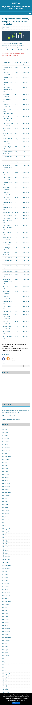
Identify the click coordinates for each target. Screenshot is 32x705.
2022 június (5, 574)
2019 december (6, 665)
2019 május (5, 686)
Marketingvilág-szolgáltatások (11, 419)
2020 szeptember (6, 637)
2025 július (4, 462)
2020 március (5, 655)
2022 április (5, 580)
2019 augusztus (6, 677)
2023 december (6, 520)
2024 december (6, 483)
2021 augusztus (6, 604)
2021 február (5, 622)
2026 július (4, 429)
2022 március (5, 583)
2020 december (6, 628)
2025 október (5, 453)
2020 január (5, 662)
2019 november (6, 668)
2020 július (4, 643)
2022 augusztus (6, 568)
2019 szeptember (6, 674)
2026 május (5, 432)
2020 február (5, 659)
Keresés (4, 364)
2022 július (4, 571)
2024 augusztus (6, 495)
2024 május (5, 504)
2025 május (5, 468)
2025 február (5, 477)
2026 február (5, 441)
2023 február (5, 550)
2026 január (5, 444)
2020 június (5, 646)
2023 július (4, 535)
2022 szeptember (6, 565)
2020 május (5, 650)
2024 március (5, 511)
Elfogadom (16, 703)
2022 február (5, 586)
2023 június (5, 538)
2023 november (6, 523)
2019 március (5, 692)
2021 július (4, 607)
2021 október (5, 598)
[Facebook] (3, 358)
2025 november (6, 450)
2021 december (6, 592)
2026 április (5, 435)
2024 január (5, 516)
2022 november (6, 559)
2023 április (5, 544)
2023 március (5, 547)
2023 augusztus (6, 532)
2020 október (5, 634)
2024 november (6, 486)
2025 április (5, 471)
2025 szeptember (6, 456)
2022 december (6, 556)
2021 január (5, 625)
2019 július (4, 680)
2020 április (5, 653)
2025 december (6, 447)
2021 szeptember (6, 601)
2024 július (4, 498)
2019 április (5, 689)
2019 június (5, 683)
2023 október (5, 526)
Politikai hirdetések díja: (9, 416)
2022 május (5, 577)
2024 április (5, 507)
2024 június (5, 501)
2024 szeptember (6, 492)
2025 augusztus (6, 459)
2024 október (5, 489)
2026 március (5, 438)
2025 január (5, 480)
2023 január (5, 553)
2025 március (5, 474)
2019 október (5, 671)
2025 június (5, 465)
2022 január (5, 589)
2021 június (5, 610)
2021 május (5, 613)
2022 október (5, 562)
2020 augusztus (6, 640)
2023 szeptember (6, 529)
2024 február (5, 513)
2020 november (6, 631)
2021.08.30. (6, 28)
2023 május (5, 541)
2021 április (5, 616)
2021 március (5, 619)
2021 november (6, 595)
